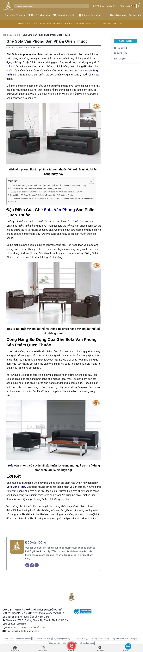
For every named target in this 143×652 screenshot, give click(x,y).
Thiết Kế (118, 53)
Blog (17, 35)
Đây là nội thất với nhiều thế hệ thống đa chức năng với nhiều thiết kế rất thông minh (47, 192)
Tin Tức (117, 59)
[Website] (32, 565)
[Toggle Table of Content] (90, 181)
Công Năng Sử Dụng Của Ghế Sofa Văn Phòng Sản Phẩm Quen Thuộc (41, 195)
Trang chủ (7, 35)
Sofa (10, 465)
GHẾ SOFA (38, 24)
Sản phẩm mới (118, 15)
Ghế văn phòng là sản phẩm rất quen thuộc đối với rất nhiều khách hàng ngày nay (49, 185)
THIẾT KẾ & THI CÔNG (112, 24)
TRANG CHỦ (24, 24)
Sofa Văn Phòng (59, 209)
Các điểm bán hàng (41, 15)
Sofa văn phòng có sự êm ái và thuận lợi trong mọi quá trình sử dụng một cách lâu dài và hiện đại (53, 198)
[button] (104, 5)
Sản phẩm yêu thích (66, 15)
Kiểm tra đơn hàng (91, 15)
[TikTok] (36, 565)
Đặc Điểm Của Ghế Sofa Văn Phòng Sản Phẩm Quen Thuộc (37, 189)
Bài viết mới (134, 15)
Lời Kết (13, 201)
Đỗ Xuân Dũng (34, 48)
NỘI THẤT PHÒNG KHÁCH (59, 24)
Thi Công (118, 48)
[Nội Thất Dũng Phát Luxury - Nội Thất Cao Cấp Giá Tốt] (8, 6)
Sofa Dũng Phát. (16, 486)
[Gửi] (86, 6)
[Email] (27, 565)
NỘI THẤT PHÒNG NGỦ (86, 24)
